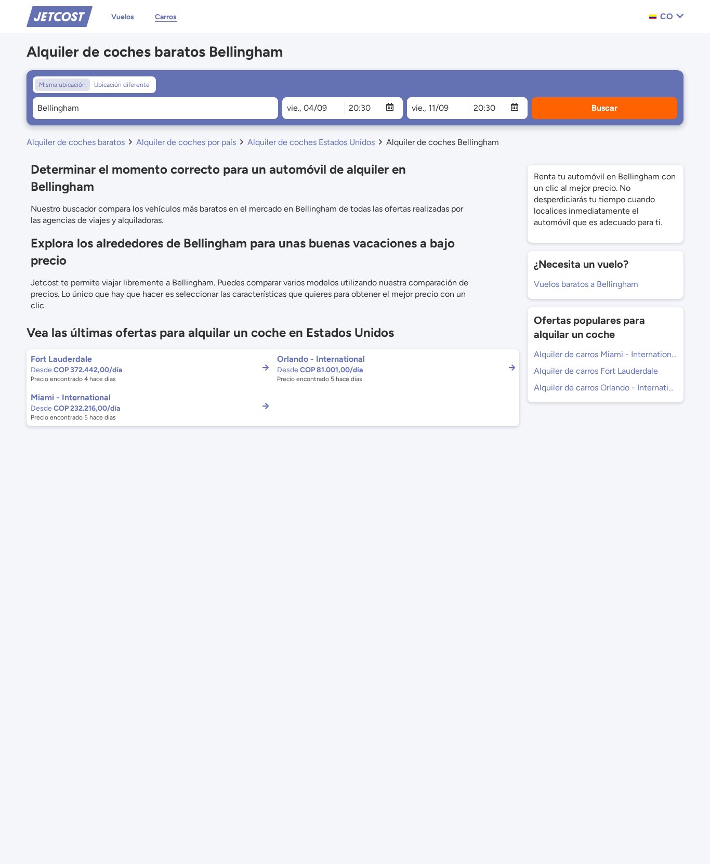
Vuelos (122, 16)
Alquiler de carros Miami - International (605, 354)
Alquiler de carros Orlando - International (605, 387)
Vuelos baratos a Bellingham (586, 284)
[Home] (60, 16)
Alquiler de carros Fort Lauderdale (596, 371)
